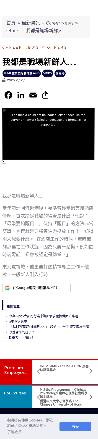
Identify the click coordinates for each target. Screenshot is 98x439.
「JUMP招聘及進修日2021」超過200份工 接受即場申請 (49, 327)
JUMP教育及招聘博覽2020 (22, 73)
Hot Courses (15, 393)
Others (13, 30)
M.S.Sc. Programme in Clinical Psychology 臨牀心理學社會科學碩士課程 (64, 393)
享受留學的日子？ (22, 332)
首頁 (10, 23)
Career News (59, 23)
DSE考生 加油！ (21, 337)
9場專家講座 (18, 321)
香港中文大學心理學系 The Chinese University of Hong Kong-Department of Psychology (61, 406)
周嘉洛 (60, 73)
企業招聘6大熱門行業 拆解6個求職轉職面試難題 (43, 316)
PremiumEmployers (15, 370)
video (47, 73)
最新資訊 (31, 23)
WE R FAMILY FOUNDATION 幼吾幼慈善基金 (64, 367)
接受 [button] (75, 426)
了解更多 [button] (14, 432)
